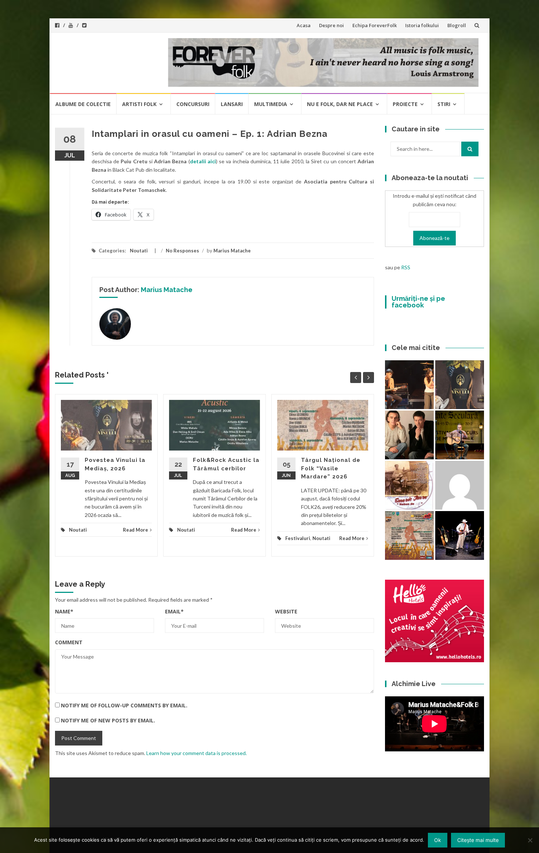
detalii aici (203, 161)
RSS (405, 267)
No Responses (182, 251)
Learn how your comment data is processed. (196, 753)
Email (174, 611)
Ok (437, 840)
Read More (135, 530)
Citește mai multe (478, 840)
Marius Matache (232, 251)
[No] (530, 840)
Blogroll (456, 25)
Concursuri (192, 104)
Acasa (304, 25)
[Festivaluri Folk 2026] (409, 384)
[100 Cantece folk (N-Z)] (409, 435)
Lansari (232, 104)
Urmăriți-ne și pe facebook (418, 302)
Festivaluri (297, 538)
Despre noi (331, 25)
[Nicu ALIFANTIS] (459, 535)
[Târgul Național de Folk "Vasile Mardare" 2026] (409, 535)
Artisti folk (139, 104)
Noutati (139, 251)
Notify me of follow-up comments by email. (124, 705)
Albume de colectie (83, 104)
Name (64, 611)
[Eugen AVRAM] (459, 485)
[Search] (469, 149)
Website (286, 611)
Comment (68, 642)
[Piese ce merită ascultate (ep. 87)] (459, 435)
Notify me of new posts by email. (108, 720)
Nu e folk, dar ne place (340, 104)
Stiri (443, 104)
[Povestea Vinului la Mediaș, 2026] (459, 384)
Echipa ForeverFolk (374, 25)
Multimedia (270, 104)
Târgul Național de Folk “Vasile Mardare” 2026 (330, 468)
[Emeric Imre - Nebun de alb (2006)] (409, 485)
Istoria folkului (422, 25)
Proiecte (405, 104)
